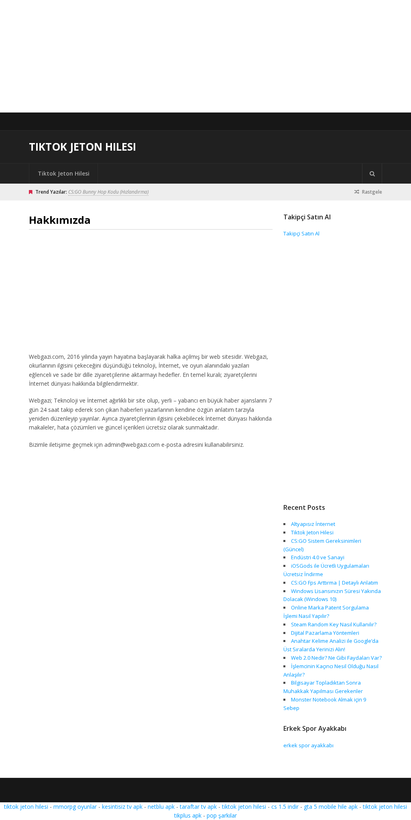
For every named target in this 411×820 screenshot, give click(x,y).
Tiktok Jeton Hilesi (82, 146)
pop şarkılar (222, 815)
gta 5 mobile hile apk (331, 806)
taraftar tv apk (198, 806)
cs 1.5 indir (285, 806)
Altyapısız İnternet (313, 524)
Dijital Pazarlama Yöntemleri (325, 632)
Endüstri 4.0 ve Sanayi (317, 557)
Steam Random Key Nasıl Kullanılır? (333, 624)
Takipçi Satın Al (301, 233)
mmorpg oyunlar (75, 806)
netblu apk (161, 806)
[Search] (372, 174)
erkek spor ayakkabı (308, 745)
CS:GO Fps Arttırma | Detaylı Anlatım (334, 582)
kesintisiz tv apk (122, 806)
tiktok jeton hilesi (26, 806)
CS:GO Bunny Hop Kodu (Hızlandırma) (108, 191)
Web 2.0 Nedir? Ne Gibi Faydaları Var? (336, 657)
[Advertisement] (205, 56)
